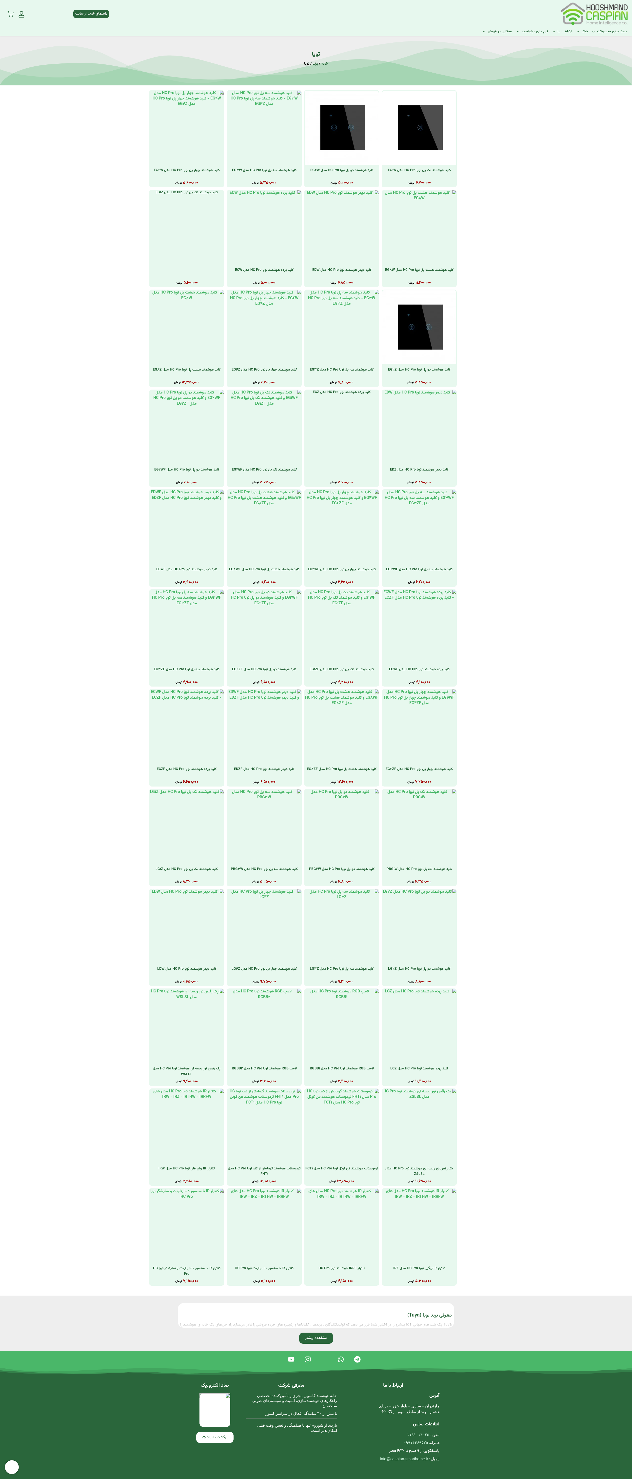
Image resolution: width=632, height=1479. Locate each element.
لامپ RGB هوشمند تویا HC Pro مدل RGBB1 (342, 1068)
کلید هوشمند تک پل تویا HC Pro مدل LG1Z (187, 869)
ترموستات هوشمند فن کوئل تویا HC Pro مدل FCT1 (341, 1168)
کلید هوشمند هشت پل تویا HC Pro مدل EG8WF (264, 569)
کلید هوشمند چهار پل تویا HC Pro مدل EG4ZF (419, 769)
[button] (316, 1338)
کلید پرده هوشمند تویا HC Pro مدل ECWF (419, 669)
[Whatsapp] (340, 1359)
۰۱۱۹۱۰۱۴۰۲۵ (417, 1435)
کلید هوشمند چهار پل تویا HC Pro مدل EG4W (187, 170)
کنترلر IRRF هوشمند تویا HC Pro (341, 1268)
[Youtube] (291, 1359)
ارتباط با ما (564, 31)
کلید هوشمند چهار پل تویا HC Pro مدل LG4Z (264, 969)
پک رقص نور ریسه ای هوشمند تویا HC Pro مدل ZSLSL (419, 1171)
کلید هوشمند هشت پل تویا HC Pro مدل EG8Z (186, 370)
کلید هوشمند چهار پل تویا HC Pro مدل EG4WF (342, 569)
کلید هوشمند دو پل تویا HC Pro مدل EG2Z (419, 370)
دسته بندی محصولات (612, 31)
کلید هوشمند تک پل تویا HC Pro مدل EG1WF (264, 470)
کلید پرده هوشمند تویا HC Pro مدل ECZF (187, 769)
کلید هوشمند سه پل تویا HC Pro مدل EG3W (264, 170)
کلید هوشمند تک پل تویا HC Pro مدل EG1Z (187, 192)
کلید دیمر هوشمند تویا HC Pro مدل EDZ (419, 470)
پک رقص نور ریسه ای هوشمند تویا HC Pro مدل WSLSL (186, 1071)
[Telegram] (357, 1359)
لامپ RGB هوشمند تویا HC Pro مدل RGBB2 (264, 1068)
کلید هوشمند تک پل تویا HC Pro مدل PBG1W (419, 869)
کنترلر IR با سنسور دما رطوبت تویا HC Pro (264, 1268)
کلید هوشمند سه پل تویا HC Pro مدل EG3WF (419, 569)
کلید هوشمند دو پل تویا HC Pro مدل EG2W (341, 170)
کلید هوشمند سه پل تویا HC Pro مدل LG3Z (342, 969)
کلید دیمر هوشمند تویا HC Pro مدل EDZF (264, 769)
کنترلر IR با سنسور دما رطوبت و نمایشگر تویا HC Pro (186, 1271)
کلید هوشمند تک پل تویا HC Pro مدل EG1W (419, 170)
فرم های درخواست (535, 31)
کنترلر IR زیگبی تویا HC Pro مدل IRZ (419, 1268)
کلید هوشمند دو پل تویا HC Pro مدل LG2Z (419, 969)
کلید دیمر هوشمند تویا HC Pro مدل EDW (341, 270)
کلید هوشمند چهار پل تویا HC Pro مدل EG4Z (264, 370)
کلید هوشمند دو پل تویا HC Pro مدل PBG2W (342, 869)
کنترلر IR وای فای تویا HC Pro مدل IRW (186, 1168)
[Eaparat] (274, 1359)
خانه (324, 64)
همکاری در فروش (500, 31)
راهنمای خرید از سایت (91, 14)
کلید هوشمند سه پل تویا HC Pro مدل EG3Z (342, 370)
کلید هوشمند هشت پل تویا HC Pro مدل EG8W (419, 270)
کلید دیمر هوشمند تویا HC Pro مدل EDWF (186, 569)
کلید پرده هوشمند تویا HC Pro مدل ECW (264, 270)
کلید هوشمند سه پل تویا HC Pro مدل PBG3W (264, 869)
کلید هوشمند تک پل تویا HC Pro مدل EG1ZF (342, 669)
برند (315, 64)
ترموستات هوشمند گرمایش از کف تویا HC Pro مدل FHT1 (264, 1171)
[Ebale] (324, 1359)
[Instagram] (307, 1359)
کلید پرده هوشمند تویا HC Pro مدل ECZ (342, 392)
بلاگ (585, 31)
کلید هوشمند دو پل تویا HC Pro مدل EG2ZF (264, 669)
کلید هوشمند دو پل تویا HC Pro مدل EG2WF (186, 470)
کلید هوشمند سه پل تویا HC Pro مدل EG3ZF (186, 669)
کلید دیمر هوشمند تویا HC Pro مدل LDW (186, 969)
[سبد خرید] (10, 13)
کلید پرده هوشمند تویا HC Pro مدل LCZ (419, 1068)
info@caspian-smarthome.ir (404, 1459)
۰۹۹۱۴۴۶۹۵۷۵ (416, 1442)
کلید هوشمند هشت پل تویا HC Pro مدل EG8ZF (341, 769)
